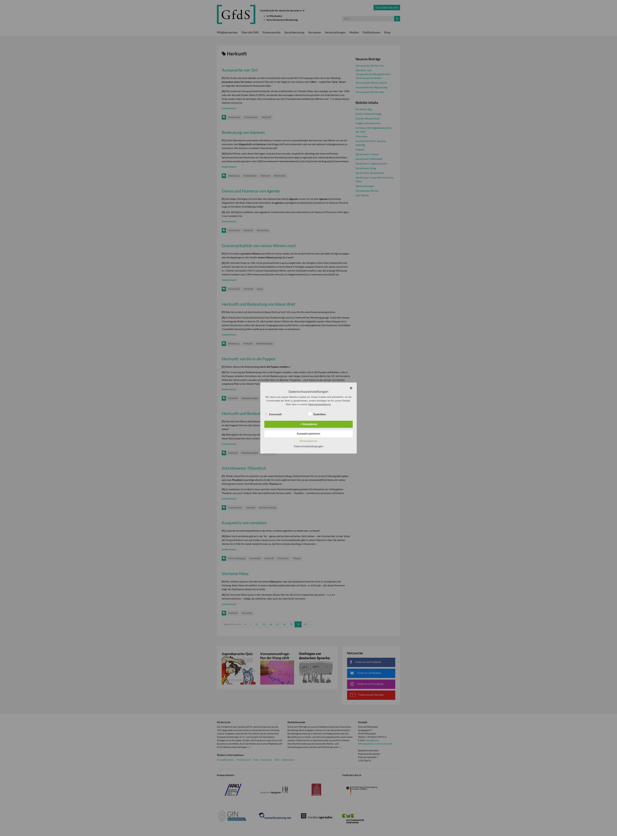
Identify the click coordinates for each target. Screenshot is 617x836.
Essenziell (275, 414)
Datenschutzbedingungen (308, 446)
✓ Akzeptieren (308, 424)
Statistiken (319, 414)
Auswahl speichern (308, 433)
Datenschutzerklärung (319, 404)
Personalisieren (308, 441)
